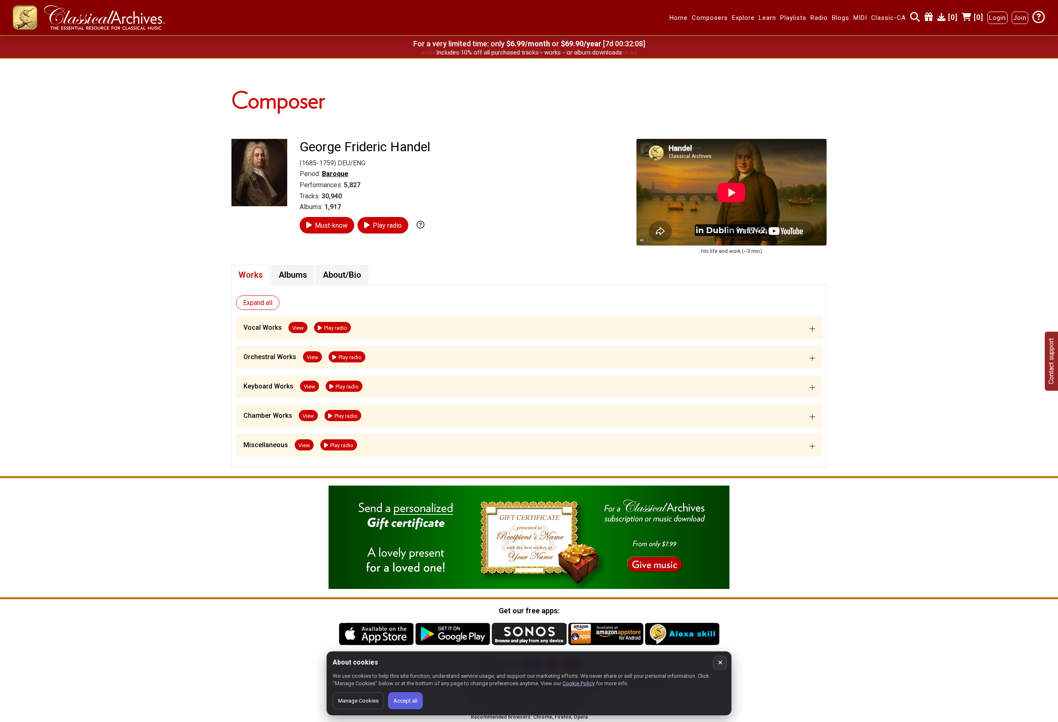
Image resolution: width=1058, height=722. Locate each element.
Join (1020, 17)
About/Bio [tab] (342, 275)
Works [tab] (250, 275)
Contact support (1051, 361)
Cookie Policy (578, 683)
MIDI (860, 17)
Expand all (257, 303)
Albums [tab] (293, 275)
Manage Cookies (358, 701)
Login (997, 17)
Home (679, 17)
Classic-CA (888, 17)
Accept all (405, 701)
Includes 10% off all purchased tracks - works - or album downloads (529, 52)
